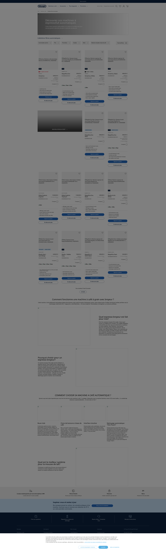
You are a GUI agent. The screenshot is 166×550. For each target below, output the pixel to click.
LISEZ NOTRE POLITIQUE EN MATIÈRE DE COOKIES (95, 542)
